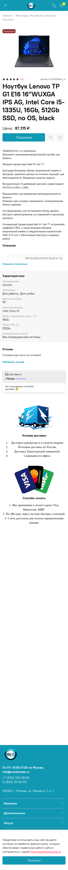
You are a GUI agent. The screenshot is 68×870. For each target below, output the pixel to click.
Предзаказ (24, 137)
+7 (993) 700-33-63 (15, 778)
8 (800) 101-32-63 (14, 782)
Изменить (21, 378)
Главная (7, 15)
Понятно (34, 860)
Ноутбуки (8, 19)
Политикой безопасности (45, 851)
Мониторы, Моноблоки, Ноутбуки (36, 15)
